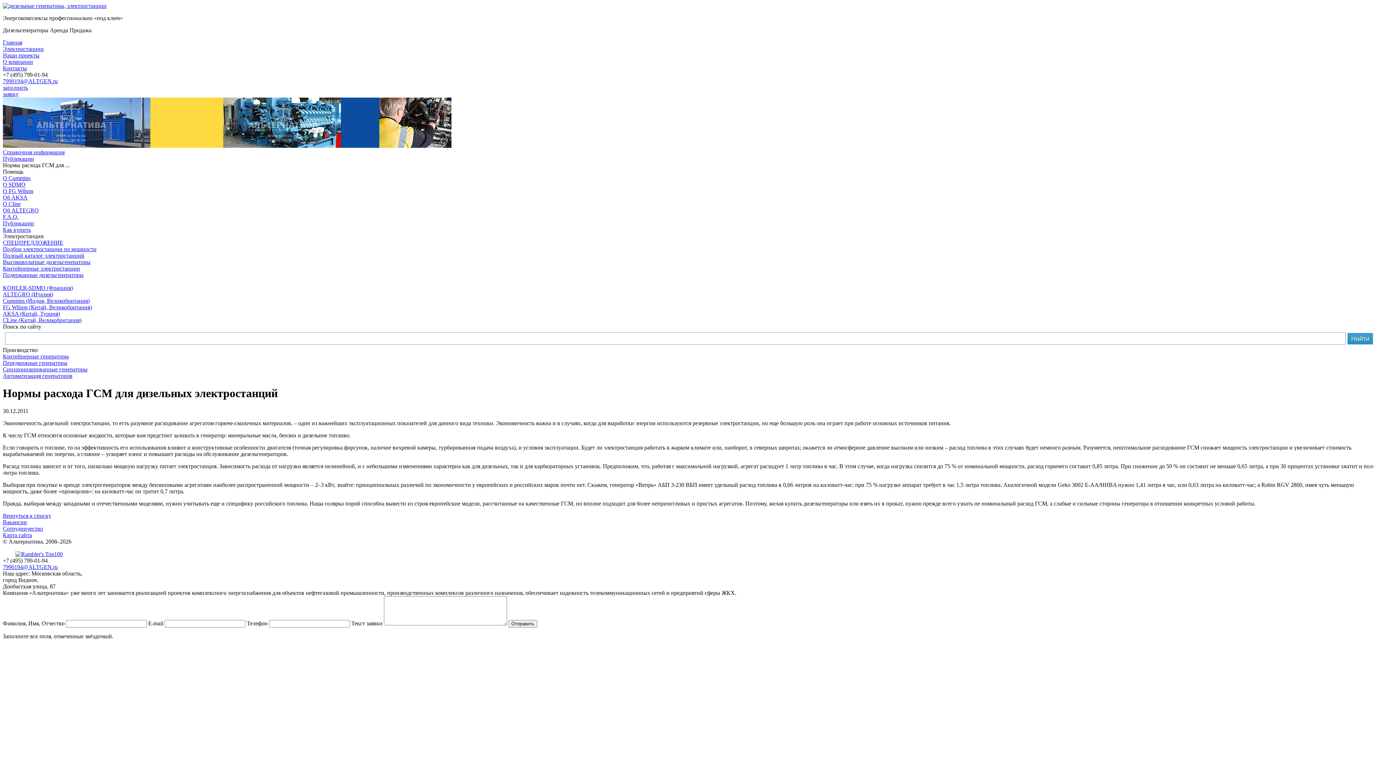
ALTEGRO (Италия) (28, 294)
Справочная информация (34, 152)
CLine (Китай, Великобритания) (42, 320)
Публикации (18, 159)
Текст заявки (367, 623)
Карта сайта (17, 535)
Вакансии (15, 522)
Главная (12, 42)
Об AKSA (15, 197)
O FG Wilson (18, 191)
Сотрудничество (23, 529)
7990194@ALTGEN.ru (30, 81)
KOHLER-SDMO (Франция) (38, 288)
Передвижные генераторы (35, 363)
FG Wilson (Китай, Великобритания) (47, 307)
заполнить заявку (15, 91)
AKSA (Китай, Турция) (31, 314)
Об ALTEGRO (21, 210)
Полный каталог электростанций (43, 256)
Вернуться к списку (27, 516)
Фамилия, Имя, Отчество (34, 623)
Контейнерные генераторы (36, 356)
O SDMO (14, 185)
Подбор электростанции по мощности (50, 249)
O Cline (12, 204)
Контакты (15, 68)
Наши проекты (21, 55)
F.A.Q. (11, 217)
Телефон (257, 623)
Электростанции (23, 49)
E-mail (155, 623)
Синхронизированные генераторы (45, 369)
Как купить (17, 230)
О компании (18, 62)
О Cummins (17, 178)
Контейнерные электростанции (41, 269)
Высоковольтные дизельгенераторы (46, 262)
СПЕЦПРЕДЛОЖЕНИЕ (33, 243)
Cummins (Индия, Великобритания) (46, 301)
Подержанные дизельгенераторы (43, 275)
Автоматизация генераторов (37, 376)
